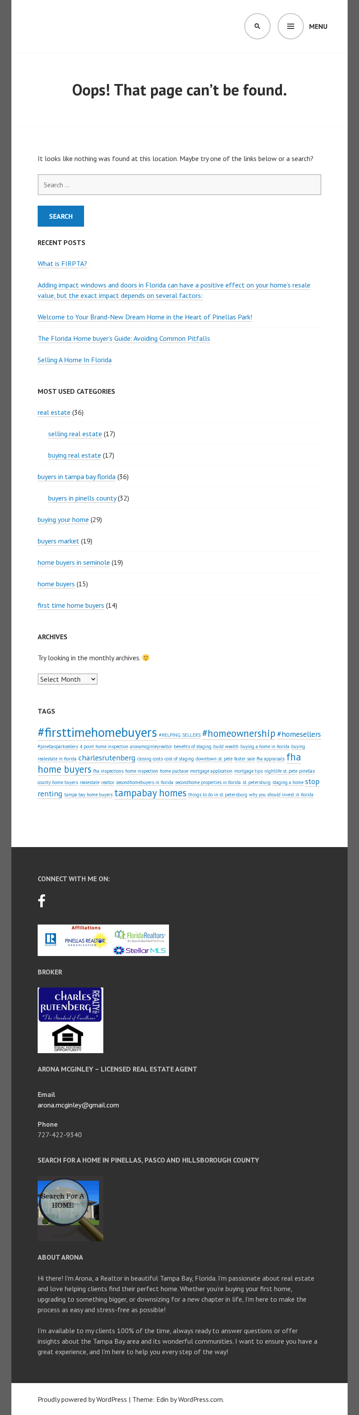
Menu (318, 26)
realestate (89, 782)
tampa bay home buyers (88, 795)
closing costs (150, 759)
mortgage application (211, 771)
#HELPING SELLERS (180, 735)
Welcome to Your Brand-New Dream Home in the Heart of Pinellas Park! (145, 316)
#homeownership (238, 733)
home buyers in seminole (74, 562)
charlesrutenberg (107, 758)
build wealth (226, 746)
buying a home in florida (264, 746)
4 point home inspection (104, 746)
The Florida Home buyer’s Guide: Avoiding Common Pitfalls (124, 338)
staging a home (287, 782)
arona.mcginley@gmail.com (78, 1104)
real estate (54, 412)
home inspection (141, 771)
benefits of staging (192, 746)
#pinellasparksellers (58, 746)
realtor (107, 782)
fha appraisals (271, 759)
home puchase (174, 771)
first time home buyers (71, 605)
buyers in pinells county (82, 498)
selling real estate (75, 433)
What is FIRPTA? (62, 263)
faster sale (244, 759)
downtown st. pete (214, 759)
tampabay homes (150, 792)
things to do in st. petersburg (217, 795)
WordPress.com (200, 1399)
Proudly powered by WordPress (82, 1399)
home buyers (56, 583)
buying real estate (74, 455)
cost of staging (179, 759)
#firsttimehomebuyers (97, 732)
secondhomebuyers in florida (144, 782)
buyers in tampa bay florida (77, 476)
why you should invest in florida (281, 795)
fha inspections (108, 771)
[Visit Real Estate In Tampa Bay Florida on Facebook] (42, 903)
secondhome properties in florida (208, 782)
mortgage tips (248, 771)
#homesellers (299, 734)
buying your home (63, 519)
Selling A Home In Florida (75, 359)
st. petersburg (257, 782)
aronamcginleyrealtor (151, 746)
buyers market (58, 540)
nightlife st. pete (280, 771)
